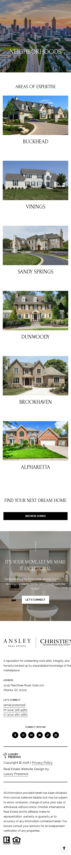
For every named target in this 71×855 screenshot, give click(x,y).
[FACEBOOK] (15, 735)
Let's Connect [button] (35, 599)
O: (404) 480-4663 (15, 714)
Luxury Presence (15, 774)
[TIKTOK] (48, 735)
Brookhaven (35, 402)
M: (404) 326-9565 (15, 710)
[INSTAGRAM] (23, 735)
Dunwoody (35, 337)
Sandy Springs (35, 272)
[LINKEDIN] (31, 735)
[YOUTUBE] (40, 735)
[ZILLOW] (56, 735)
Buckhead (35, 142)
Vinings (35, 207)
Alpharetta (35, 467)
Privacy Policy (42, 762)
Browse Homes (35, 516)
